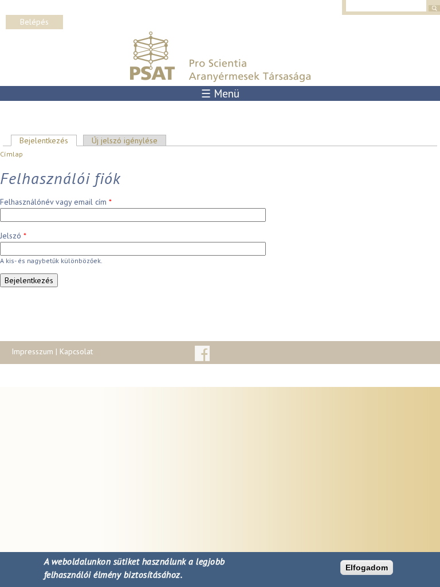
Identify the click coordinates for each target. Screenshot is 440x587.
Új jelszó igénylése (125, 140)
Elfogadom (366, 567)
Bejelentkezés (48, 140)
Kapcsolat (76, 351)
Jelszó (13, 235)
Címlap (11, 154)
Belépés (34, 22)
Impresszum (32, 351)
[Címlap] (220, 80)
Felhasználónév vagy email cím (56, 202)
